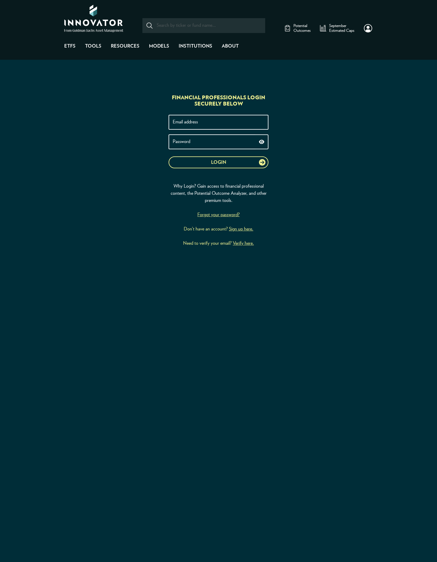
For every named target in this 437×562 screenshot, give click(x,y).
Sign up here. (241, 229)
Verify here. (243, 243)
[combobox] (203, 25)
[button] (368, 28)
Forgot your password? (218, 214)
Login (218, 162)
